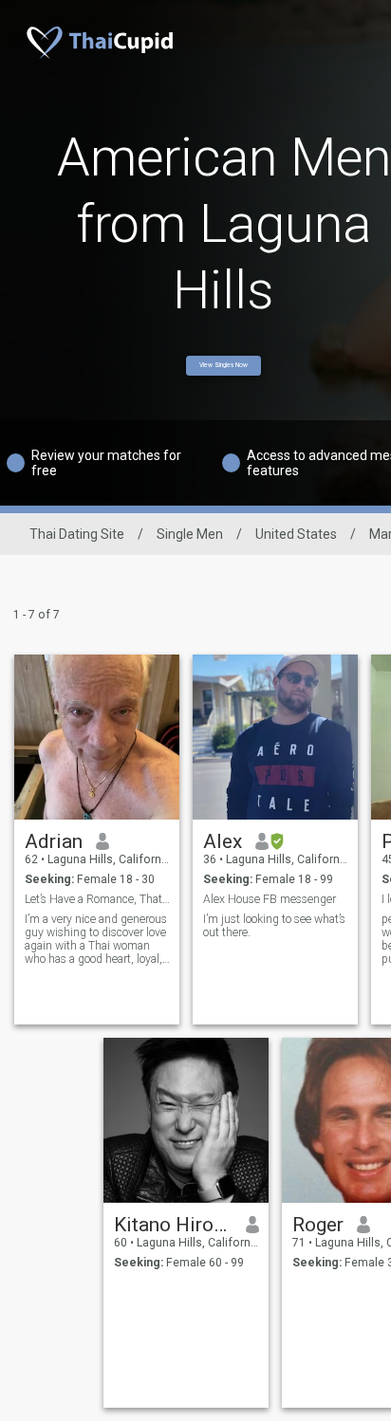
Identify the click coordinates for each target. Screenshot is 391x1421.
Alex (222, 841)
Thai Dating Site (76, 534)
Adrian (54, 841)
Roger (318, 1224)
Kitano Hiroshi (173, 1224)
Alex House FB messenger (269, 899)
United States (296, 534)
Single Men (190, 534)
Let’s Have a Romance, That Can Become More (97, 899)
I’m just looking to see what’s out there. (274, 926)
